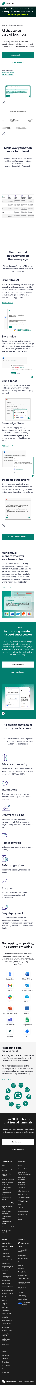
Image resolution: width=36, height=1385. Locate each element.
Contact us (5, 1359)
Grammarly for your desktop (8, 1170)
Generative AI (22, 1194)
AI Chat (4, 1273)
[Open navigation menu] (32, 3)
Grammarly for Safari (6, 1193)
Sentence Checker (7, 1330)
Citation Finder (6, 1314)
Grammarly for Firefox (6, 1199)
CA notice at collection (22, 1288)
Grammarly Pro (23, 1169)
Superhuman (25, 1243)
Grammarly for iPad (8, 1227)
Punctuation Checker (5, 1335)
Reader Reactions (7, 1320)
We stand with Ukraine (22, 1251)
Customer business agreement (24, 1283)
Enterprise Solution (8, 75)
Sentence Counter (7, 1293)
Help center (5, 1355)
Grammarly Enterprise (21, 1178)
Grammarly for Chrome (6, 1188)
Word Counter (6, 1283)
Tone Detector (6, 1280)
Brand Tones (5, 1307)
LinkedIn (6, 1372)
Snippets (4, 1300)
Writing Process (23, 1201)
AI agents (5, 1250)
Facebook (6, 1362)
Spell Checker (6, 1327)
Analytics (4, 1304)
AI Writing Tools (6, 1277)
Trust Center (22, 1272)
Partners (21, 1269)
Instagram (7, 1365)
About (20, 1247)
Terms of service (23, 1279)
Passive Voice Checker (6, 1340)
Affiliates (21, 1265)
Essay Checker (6, 1263)
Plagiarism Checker (8, 1246)
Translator (5, 1270)
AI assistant (22, 1187)
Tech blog (21, 1208)
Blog (19, 1204)
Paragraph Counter (8, 1290)
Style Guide (5, 1297)
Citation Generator (7, 1260)
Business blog (22, 1214)
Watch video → (7, 303)
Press (20, 1262)
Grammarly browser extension (8, 1183)
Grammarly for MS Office (7, 1207)
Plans (20, 1165)
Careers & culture (23, 1258)
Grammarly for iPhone (6, 1222)
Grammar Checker (7, 1243)
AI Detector (5, 1253)
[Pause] (3, 133)
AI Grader (5, 1317)
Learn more (6, 587)
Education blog (23, 1211)
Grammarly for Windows (6, 1175)
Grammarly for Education (23, 1183)
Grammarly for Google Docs (6, 1212)
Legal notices (22, 1299)
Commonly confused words (24, 1219)
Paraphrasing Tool (7, 1267)
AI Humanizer (6, 1256)
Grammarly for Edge (8, 1203)
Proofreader (5, 1344)
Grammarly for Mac (8, 1179)
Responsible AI (23, 1255)
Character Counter (7, 1287)
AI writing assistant (24, 1198)
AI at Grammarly (23, 1191)
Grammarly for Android (6, 1231)
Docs (3, 1165)
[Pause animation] (3, 102)
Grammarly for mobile (6, 1217)
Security (21, 1292)
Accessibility (22, 1296)
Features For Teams (8, 73)
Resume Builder (6, 1324)
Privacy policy (22, 1275)
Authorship (5, 1310)
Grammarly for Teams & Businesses (24, 1173)
